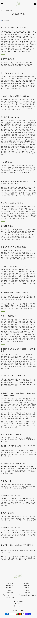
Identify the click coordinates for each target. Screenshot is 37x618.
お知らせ (27, 588)
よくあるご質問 (9, 597)
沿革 (9, 590)
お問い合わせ (27, 585)
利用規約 (27, 592)
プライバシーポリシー (9, 595)
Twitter (19, 603)
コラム (28, 590)
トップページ (9, 583)
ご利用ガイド (9, 592)
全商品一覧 (9, 585)
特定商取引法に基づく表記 (27, 595)
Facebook (19, 601)
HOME (2, 10)
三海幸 (21, 610)
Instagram (19, 606)
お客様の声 (27, 583)
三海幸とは (9, 588)
